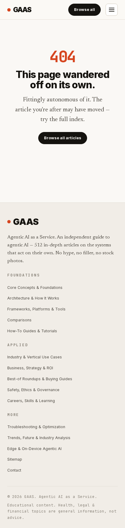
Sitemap (14, 459)
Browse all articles (62, 138)
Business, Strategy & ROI (30, 368)
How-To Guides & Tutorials (32, 331)
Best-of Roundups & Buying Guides (39, 379)
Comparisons (19, 320)
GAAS (22, 9)
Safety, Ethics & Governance (33, 390)
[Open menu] (112, 10)
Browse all (84, 9)
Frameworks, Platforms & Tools (36, 309)
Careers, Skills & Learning (31, 400)
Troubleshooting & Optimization (36, 427)
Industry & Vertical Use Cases (34, 357)
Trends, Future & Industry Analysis (38, 437)
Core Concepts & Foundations (34, 287)
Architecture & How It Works (33, 298)
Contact (14, 470)
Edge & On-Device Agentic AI (34, 448)
